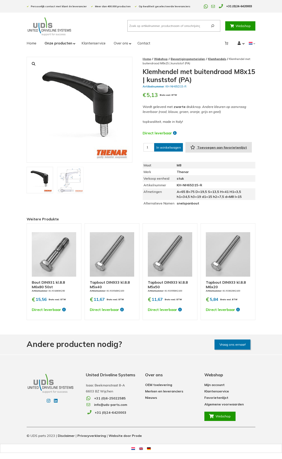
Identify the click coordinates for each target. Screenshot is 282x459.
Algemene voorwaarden (224, 404)
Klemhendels (217, 59)
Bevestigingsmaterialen (188, 59)
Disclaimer (66, 436)
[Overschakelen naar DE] (149, 448)
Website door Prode (125, 436)
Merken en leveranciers (164, 391)
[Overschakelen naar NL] (133, 448)
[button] (33, 64)
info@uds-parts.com (110, 405)
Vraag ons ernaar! (232, 344)
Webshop (243, 26)
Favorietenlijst (216, 398)
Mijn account (214, 385)
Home (147, 59)
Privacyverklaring (91, 436)
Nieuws (151, 398)
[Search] (212, 26)
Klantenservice (216, 391)
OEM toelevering (158, 385)
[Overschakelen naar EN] (141, 448)
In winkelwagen (168, 147)
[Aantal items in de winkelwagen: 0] (226, 43)
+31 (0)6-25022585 (110, 398)
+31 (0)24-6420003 (239, 6)
